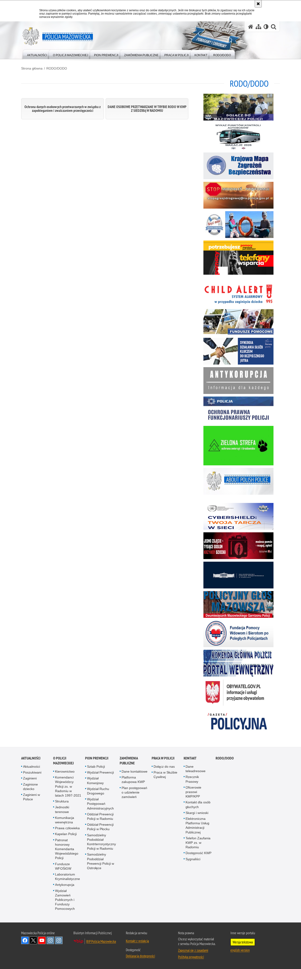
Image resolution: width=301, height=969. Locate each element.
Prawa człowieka (67, 828)
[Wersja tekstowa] (266, 27)
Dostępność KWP (198, 853)
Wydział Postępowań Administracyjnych (100, 803)
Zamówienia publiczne (129, 761)
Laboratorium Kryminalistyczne (67, 876)
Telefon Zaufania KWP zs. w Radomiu (198, 842)
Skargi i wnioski (197, 813)
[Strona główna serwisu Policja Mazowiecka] (250, 27)
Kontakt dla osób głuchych (198, 804)
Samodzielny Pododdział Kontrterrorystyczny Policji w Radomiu (101, 842)
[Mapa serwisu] (258, 27)
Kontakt (190, 758)
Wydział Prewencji (100, 772)
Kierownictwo (65, 771)
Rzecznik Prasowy (192, 779)
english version (240, 950)
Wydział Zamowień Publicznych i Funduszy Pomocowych (65, 900)
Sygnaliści (193, 859)
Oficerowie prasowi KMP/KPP (193, 792)
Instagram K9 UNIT (50, 940)
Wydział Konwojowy (95, 780)
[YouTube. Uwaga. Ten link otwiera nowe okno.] (42, 940)
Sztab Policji (96, 766)
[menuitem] (37, 54)
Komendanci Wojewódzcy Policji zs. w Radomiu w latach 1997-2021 (68, 786)
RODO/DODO (56, 68)
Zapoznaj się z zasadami (193, 950)
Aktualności (30, 758)
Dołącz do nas (164, 766)
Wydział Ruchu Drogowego (98, 791)
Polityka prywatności (191, 956)
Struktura (62, 801)
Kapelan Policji (66, 834)
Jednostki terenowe (62, 809)
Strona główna (32, 68)
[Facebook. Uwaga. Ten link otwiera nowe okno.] (25, 940)
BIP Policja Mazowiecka (101, 941)
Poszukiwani (32, 772)
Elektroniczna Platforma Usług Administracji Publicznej (197, 825)
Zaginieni (30, 778)
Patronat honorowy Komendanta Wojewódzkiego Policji (66, 849)
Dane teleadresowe (196, 769)
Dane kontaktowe (134, 771)
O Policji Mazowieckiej (63, 761)
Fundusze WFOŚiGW (63, 866)
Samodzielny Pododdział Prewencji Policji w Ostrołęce (100, 861)
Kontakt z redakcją (137, 940)
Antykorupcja (64, 885)
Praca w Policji (163, 758)
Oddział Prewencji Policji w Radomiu (100, 816)
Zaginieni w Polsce (31, 797)
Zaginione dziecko (30, 786)
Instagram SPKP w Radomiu (59, 940)
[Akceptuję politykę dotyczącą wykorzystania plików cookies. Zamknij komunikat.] (258, 4)
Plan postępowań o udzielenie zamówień (134, 792)
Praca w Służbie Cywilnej (165, 775)
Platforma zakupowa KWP (133, 779)
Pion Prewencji (96, 758)
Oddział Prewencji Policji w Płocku (100, 827)
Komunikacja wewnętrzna (64, 820)
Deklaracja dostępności (140, 955)
